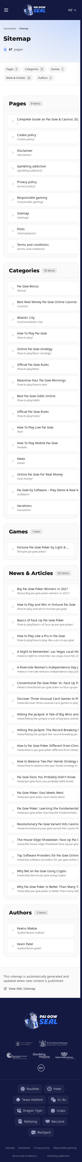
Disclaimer (24, 1147)
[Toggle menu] (6, 10)
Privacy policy (42, 1147)
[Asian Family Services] (65, 1055)
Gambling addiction (58, 1155)
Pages (11, 69)
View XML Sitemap (22, 989)
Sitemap (10, 1147)
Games (57, 69)
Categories (34, 69)
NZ (70, 10)
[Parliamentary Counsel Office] (53, 1043)
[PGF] (17, 1055)
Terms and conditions (24, 1155)
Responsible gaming (65, 1147)
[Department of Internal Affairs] (23, 1043)
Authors (44, 78)
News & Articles (18, 78)
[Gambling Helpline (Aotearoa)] (41, 1055)
